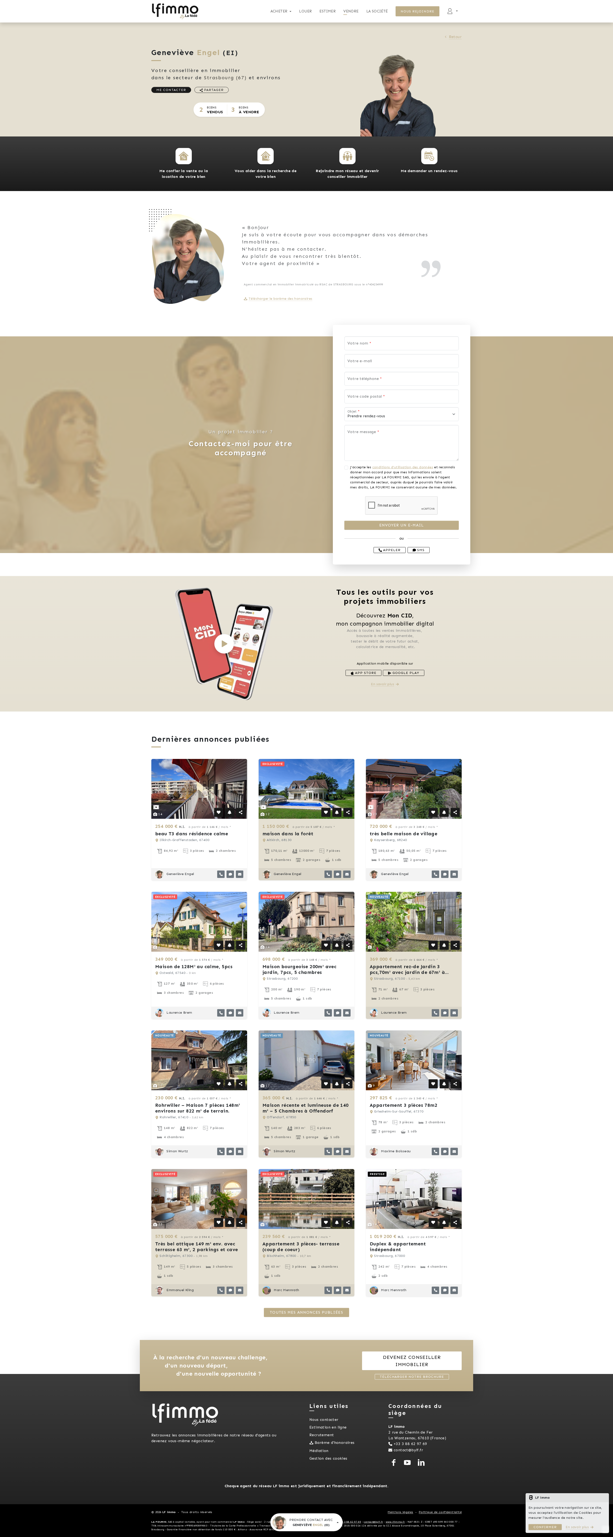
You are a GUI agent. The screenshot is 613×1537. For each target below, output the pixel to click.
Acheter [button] (279, 11)
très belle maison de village (403, 833)
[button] (184, 156)
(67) (225, 77)
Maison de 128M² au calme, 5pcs (194, 966)
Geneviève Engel (179, 874)
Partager (213, 90)
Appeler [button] (391, 550)
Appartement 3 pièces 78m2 (403, 1105)
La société (377, 11)
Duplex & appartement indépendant (398, 1246)
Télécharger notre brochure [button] (412, 1377)
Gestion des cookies (328, 1458)
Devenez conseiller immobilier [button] (412, 1360)
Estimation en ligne (328, 1427)
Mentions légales (400, 1512)
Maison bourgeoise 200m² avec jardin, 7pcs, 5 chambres (299, 969)
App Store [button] (365, 673)
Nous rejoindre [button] (418, 11)
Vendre (350, 11)
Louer (305, 11)
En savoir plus (382, 684)
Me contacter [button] (171, 90)
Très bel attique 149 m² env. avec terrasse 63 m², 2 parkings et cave (196, 1246)
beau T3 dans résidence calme (191, 833)
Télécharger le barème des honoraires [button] (280, 299)
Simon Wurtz (176, 1151)
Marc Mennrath (286, 1290)
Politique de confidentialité (440, 1512)
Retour (455, 36)
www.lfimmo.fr (395, 1521)
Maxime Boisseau (395, 1151)
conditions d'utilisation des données (402, 467)
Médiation (319, 1450)
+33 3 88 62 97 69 (410, 1443)
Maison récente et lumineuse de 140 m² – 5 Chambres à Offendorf (305, 1108)
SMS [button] (420, 550)
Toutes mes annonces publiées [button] (306, 1312)
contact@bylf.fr (408, 1450)
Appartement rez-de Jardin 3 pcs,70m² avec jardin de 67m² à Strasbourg (407, 972)
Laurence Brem (178, 1013)
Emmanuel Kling (179, 1290)
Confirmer (545, 1527)
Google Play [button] (405, 673)
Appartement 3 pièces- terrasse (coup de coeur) (300, 1246)
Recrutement (321, 1435)
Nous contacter (324, 1419)
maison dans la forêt (287, 833)
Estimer (327, 11)
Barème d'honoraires (335, 1442)
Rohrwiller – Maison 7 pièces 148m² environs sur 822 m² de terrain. (197, 1108)
